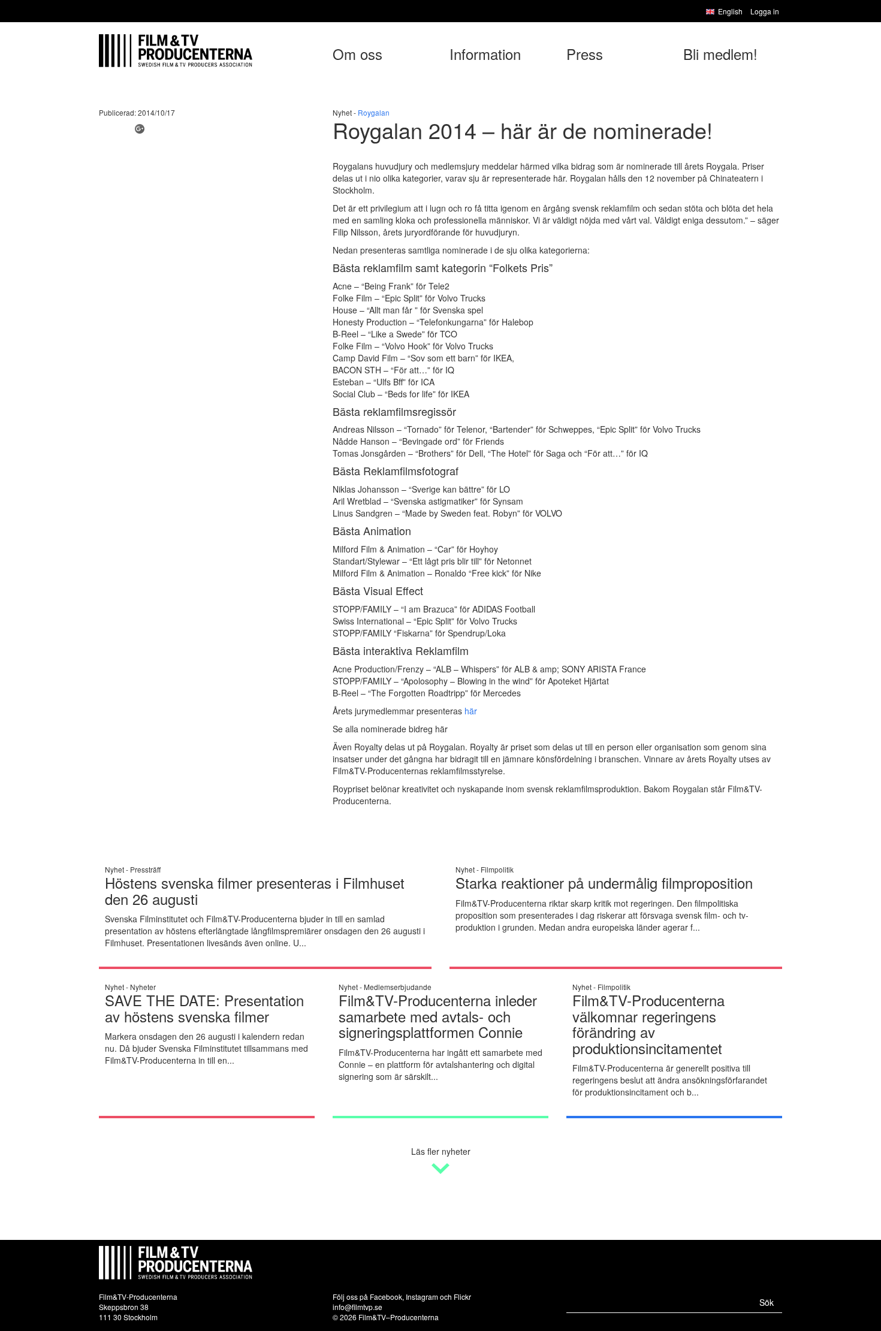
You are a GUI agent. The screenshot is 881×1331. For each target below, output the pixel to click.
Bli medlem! (720, 53)
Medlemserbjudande (398, 987)
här (470, 711)
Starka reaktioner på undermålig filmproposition (604, 882)
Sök (766, 1302)
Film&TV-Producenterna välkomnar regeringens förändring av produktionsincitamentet (648, 1023)
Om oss (357, 53)
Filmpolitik (497, 869)
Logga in (764, 11)
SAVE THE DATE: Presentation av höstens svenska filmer (204, 1007)
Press (584, 53)
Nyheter (143, 987)
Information (485, 53)
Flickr (462, 1296)
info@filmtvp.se (357, 1307)
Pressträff (145, 869)
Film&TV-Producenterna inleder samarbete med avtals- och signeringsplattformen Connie (438, 1015)
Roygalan (374, 112)
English (730, 11)
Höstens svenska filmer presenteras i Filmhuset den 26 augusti (255, 890)
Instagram (422, 1296)
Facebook (386, 1296)
